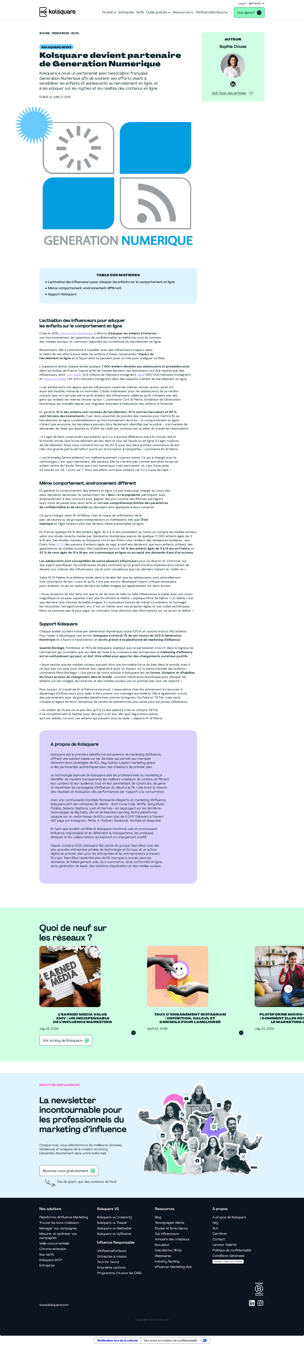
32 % (60, 544)
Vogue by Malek (54, 379)
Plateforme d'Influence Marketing (63, 1217)
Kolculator (162, 1245)
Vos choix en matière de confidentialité (170, 1340)
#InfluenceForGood (111, 1251)
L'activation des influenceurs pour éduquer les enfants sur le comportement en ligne (111, 282)
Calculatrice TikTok (168, 1250)
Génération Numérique (76, 333)
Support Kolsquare (62, 294)
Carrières (220, 1234)
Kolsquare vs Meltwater (114, 1228)
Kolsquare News (56, 47)
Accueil (44, 33)
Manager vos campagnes (58, 1228)
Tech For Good (108, 1262)
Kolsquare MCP (50, 1260)
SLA (215, 1228)
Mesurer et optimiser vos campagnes (58, 1236)
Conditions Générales (228, 1256)
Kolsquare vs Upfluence (114, 1234)
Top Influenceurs (167, 1234)
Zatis (140, 375)
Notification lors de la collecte (117, 1340)
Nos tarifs (46, 1255)
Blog (75, 33)
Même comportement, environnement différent (84, 288)
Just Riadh (74, 375)
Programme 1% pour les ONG (119, 1273)
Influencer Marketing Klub (173, 1267)
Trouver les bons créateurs (59, 1223)
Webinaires (163, 1256)
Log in (242, 3)
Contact (219, 1239)
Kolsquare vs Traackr (112, 1223)
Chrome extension (52, 1249)
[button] (257, 3)
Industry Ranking (167, 1262)
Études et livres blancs (171, 1228)
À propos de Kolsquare (229, 1217)
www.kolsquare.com (54, 1305)
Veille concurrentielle (54, 1244)
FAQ (215, 1223)
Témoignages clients (169, 1223)
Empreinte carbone (111, 1268)
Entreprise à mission (112, 1257)
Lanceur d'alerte (224, 1245)
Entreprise (47, 1266)
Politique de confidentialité (232, 1250)
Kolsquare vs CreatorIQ (114, 1217)
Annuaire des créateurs (172, 1239)
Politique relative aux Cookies (228, 1261)
